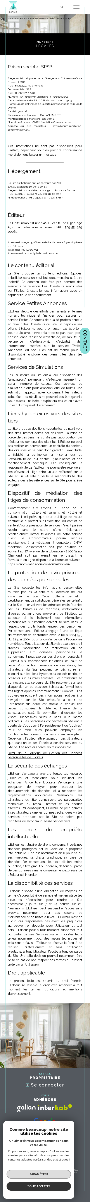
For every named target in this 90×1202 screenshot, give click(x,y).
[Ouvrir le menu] (76, 7)
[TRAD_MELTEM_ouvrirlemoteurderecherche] (62, 7)
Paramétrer (38, 1174)
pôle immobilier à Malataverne (27, 18)
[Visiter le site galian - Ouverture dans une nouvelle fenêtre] (26, 1108)
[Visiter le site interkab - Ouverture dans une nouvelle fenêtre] (55, 1107)
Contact (85, 341)
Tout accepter (38, 1186)
